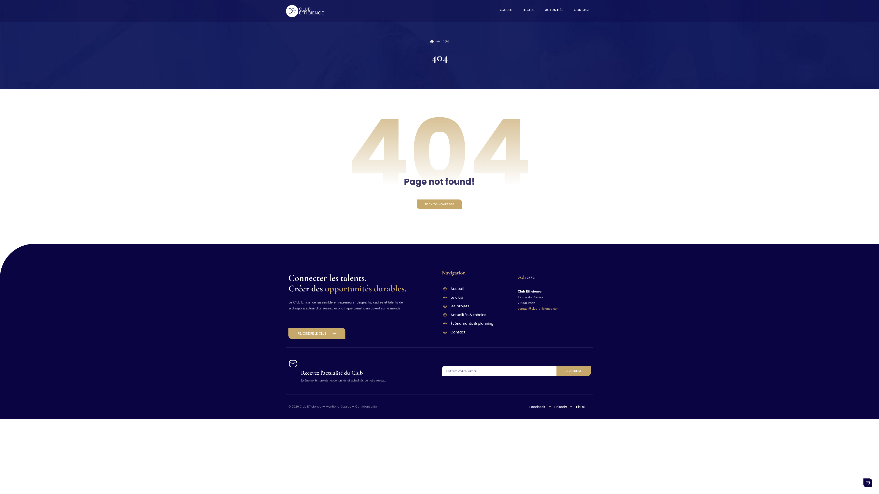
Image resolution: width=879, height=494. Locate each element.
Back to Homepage (439, 204)
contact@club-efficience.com (538, 308)
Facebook (537, 407)
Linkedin (560, 407)
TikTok (580, 407)
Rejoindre (574, 371)
